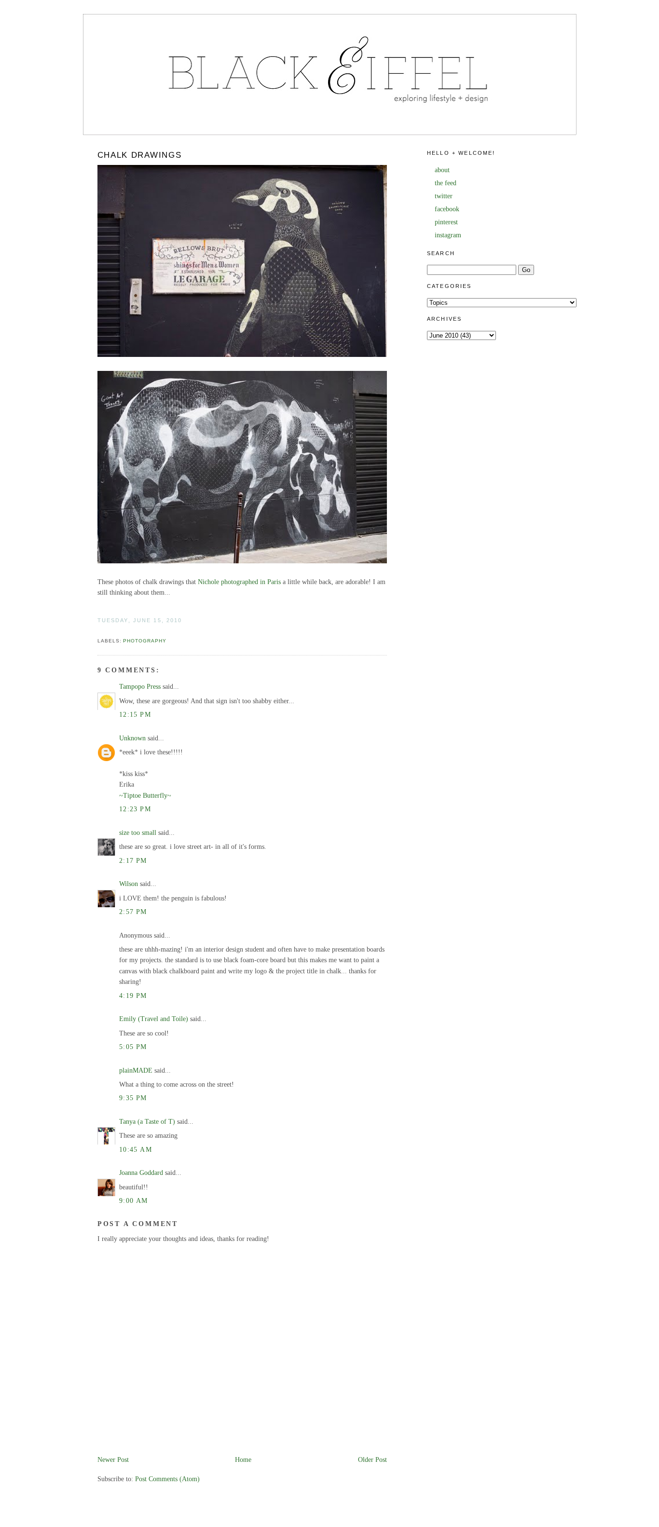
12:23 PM (135, 809)
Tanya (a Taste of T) (147, 1121)
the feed (445, 183)
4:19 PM (133, 995)
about (442, 170)
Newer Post (113, 1459)
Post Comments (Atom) (167, 1479)
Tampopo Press (140, 686)
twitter (444, 196)
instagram (448, 235)
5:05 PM (133, 1046)
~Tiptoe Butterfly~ (145, 795)
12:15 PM (135, 714)
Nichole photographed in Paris (239, 582)
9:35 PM (133, 1098)
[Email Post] (98, 630)
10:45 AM (135, 1149)
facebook (447, 209)
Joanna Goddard (141, 1172)
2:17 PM (133, 860)
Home (243, 1459)
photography (144, 640)
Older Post (372, 1459)
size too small (137, 832)
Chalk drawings (139, 155)
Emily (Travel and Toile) (153, 1019)
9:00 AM (133, 1200)
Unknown (132, 738)
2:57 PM (133, 911)
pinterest (446, 222)
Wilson (128, 883)
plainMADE (135, 1070)
